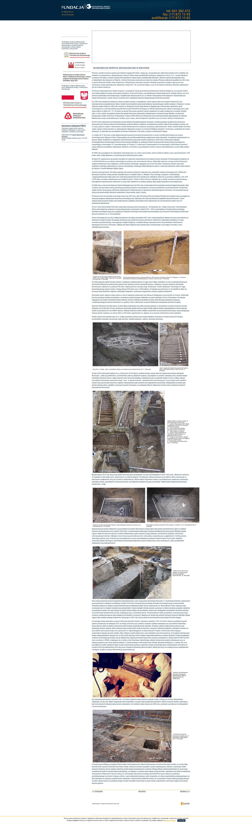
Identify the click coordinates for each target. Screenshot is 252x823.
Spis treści (142, 791)
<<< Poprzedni (97, 791)
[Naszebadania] (89, 23)
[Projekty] (102, 23)
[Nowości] (68, 23)
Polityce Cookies (170, 820)
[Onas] (77, 23)
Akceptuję (181, 820)
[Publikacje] (113, 23)
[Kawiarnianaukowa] (137, 23)
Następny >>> (185, 791)
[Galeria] (123, 23)
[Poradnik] (152, 23)
